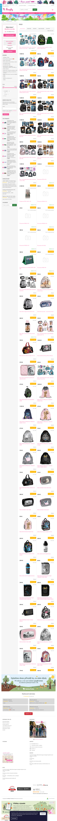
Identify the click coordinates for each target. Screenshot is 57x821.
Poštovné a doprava (31, 5)
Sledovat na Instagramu (39, 739)
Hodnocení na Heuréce (6, 727)
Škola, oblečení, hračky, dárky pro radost (10, 61)
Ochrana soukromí (6, 724)
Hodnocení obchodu (28, 694)
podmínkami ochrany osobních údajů (10, 111)
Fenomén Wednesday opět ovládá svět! (9, 778)
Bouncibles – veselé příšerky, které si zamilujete (11, 775)
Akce (5, 92)
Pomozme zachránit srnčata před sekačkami (10, 773)
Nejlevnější (29, 28)
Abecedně (48, 28)
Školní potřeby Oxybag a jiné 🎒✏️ (9, 59)
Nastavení (14, 818)
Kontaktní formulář (10, 35)
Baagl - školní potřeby (6, 60)
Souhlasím (43, 813)
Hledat (35, 9)
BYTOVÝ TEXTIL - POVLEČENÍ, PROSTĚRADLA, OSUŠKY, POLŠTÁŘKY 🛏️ (10, 67)
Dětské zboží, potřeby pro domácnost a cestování (9, 72)
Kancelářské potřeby (6, 63)
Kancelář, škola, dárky (6, 65)
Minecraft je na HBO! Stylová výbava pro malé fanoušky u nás (40, 763)
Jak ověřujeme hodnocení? (7, 725)
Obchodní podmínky (22, 5)
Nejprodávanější (41, 28)
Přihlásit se (5, 114)
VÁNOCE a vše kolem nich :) (7, 78)
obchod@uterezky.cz (34, 743)
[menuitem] (5, 13)
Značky (4, 79)
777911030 (33, 750)
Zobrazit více (28, 713)
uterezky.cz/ (33, 748)
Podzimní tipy (32, 758)
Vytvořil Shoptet (51, 798)
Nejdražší (34, 28)
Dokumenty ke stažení (6, 728)
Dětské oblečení (6, 68)
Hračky (4, 76)
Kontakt (4, 730)
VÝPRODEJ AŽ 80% (6, 57)
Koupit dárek (9, 51)
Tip (5, 95)
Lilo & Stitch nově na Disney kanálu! (35, 761)
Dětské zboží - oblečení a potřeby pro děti (10, 70)
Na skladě (7, 91)
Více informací (19, 815)
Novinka (6, 94)
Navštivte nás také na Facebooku (36, 747)
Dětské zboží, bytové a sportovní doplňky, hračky (10, 75)
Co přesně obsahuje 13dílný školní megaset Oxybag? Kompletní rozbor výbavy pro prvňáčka (41, 755)
